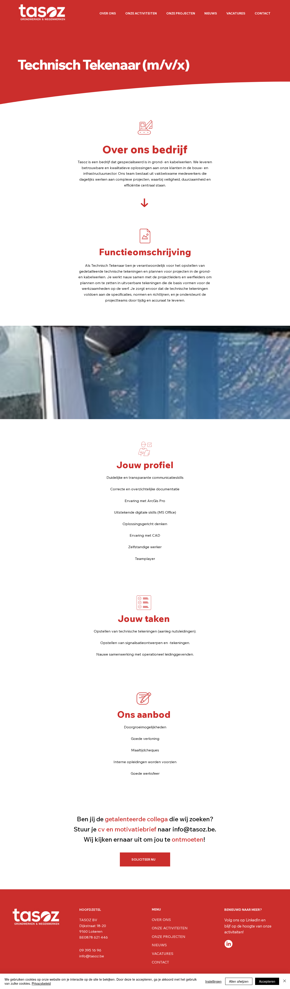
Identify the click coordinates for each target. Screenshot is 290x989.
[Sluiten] (284, 981)
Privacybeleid (41, 983)
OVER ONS (161, 919)
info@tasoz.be (193, 829)
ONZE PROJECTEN (168, 936)
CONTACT (160, 962)
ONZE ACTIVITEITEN (170, 928)
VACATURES (162, 953)
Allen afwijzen (239, 981)
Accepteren (267, 981)
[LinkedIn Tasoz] (228, 944)
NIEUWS (159, 945)
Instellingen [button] (213, 981)
